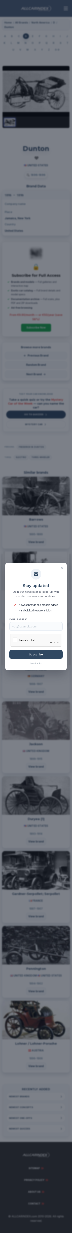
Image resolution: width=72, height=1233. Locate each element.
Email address (18, 619)
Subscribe (36, 654)
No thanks (36, 663)
